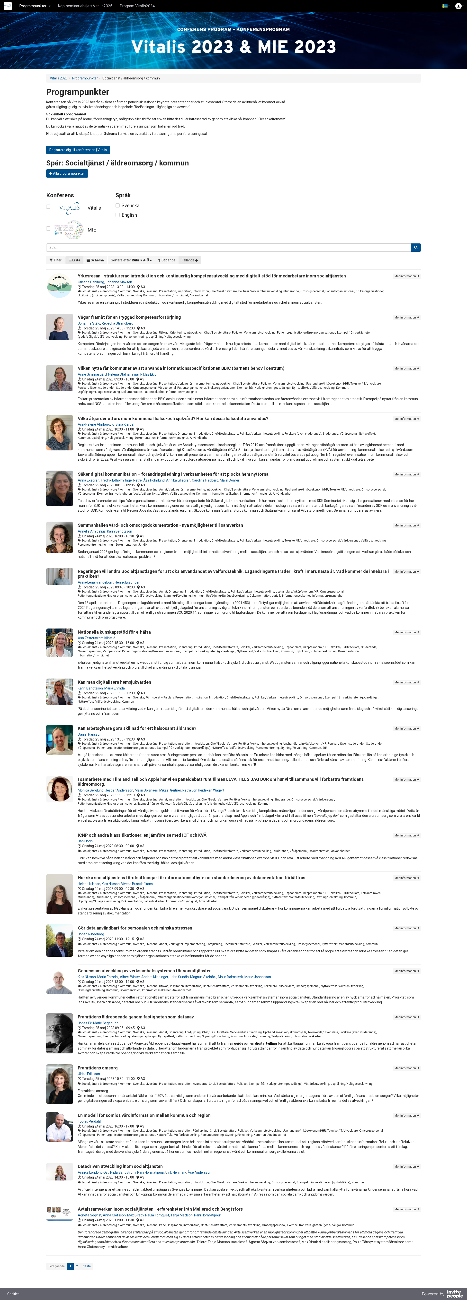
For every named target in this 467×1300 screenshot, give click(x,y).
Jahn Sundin (179, 977)
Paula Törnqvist (157, 1215)
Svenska (130, 205)
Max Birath (135, 1215)
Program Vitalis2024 (137, 6)
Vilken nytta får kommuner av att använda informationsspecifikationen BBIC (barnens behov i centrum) (181, 368)
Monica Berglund (91, 790)
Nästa (87, 1266)
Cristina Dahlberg (91, 282)
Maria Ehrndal (115, 688)
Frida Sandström (123, 1172)
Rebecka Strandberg (117, 323)
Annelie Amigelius (92, 531)
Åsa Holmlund (154, 480)
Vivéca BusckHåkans (137, 884)
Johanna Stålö (89, 323)
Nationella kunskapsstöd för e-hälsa (114, 632)
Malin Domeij (230, 480)
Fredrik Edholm (112, 480)
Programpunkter (85, 78)
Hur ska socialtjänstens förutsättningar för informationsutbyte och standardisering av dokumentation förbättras (191, 877)
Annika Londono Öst (93, 1172)
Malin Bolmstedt (230, 977)
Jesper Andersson (119, 790)
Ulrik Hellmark (175, 1172)
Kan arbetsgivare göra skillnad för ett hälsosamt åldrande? (137, 728)
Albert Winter (130, 977)
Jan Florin (85, 841)
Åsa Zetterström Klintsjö (96, 638)
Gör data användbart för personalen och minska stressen (135, 927)
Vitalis (94, 208)
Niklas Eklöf (149, 374)
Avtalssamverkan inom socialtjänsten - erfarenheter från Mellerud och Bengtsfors (160, 1209)
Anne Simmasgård (92, 374)
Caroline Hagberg (205, 480)
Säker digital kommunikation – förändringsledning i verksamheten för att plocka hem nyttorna (173, 474)
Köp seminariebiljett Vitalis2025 (85, 6)
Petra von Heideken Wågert (203, 790)
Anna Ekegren (88, 480)
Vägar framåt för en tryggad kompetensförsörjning (129, 317)
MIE (92, 230)
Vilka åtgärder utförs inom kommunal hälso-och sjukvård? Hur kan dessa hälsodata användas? (173, 418)
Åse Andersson (199, 1172)
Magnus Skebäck (203, 977)
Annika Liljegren (178, 480)
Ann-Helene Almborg (94, 424)
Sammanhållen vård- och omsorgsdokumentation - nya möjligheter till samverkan (160, 525)
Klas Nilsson (111, 884)
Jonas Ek (85, 1023)
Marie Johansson (257, 977)
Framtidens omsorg (98, 1067)
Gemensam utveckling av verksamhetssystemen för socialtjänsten (145, 970)
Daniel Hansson (89, 734)
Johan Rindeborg (91, 934)
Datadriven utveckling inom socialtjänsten (120, 1166)
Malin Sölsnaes (146, 790)
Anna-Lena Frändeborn (95, 582)
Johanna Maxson (119, 282)
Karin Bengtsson (119, 531)
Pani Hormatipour (150, 1172)
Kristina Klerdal (123, 424)
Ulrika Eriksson (89, 1074)
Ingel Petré (133, 480)
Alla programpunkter (68, 173)
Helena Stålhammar (123, 374)
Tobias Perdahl (89, 1121)
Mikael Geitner (170, 790)
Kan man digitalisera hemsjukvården (114, 682)
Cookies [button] (13, 1294)
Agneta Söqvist (89, 1215)
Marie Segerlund (105, 1023)
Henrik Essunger (127, 582)
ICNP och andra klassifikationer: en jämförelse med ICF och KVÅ (142, 835)
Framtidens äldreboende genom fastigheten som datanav (136, 1016)
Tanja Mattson (182, 1215)
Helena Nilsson (89, 884)
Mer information (406, 276)
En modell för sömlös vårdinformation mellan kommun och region (144, 1115)
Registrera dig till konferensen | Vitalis (78, 150)
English (129, 215)
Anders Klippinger (154, 977)
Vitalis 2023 (59, 78)
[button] (445, 6)
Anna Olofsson (114, 1215)
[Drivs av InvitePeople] (442, 1295)
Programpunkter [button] (32, 6)
